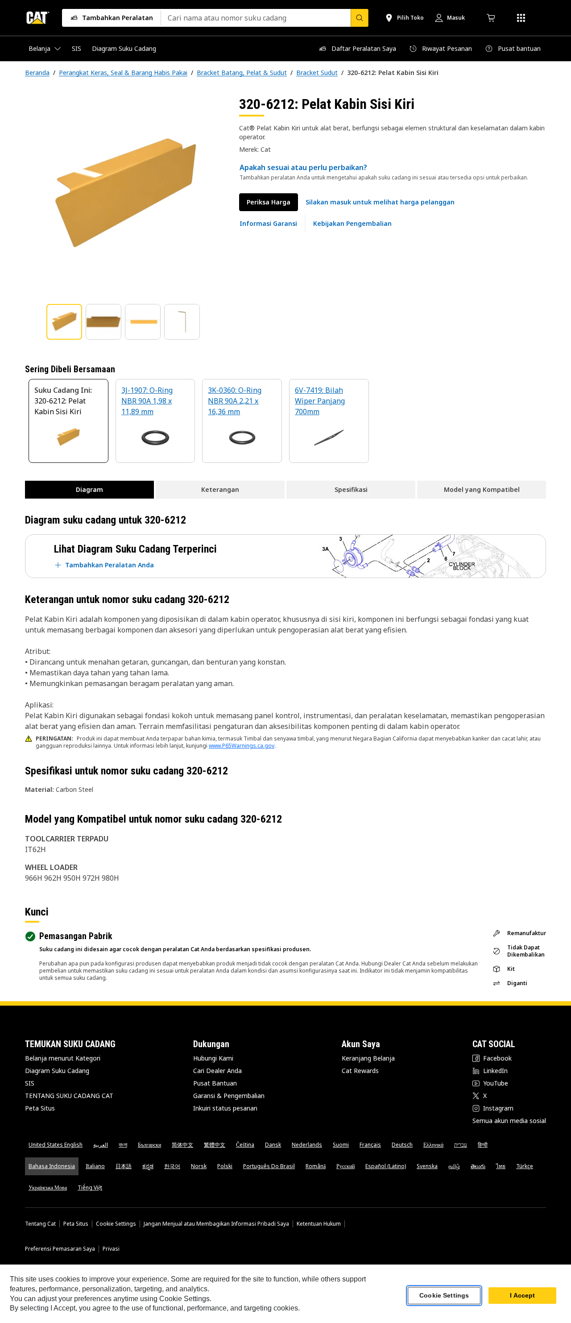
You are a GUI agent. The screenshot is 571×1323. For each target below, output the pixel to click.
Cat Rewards (360, 1070)
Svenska (427, 1166)
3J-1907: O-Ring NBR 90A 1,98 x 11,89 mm (147, 400)
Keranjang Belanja (368, 1058)
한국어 (172, 1166)
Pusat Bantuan (215, 1083)
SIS (29, 1083)
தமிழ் (454, 1166)
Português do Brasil (269, 1166)
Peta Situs (40, 1108)
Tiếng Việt (90, 1187)
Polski (224, 1166)
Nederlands (307, 1144)
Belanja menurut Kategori (62, 1058)
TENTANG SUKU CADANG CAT (69, 1095)
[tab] (64, 322)
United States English (56, 1144)
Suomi (341, 1144)
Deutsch (402, 1144)
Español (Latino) (385, 1166)
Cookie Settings (116, 1223)
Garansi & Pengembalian (229, 1095)
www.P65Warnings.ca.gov (241, 745)
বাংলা (123, 1144)
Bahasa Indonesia (52, 1166)
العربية (100, 1144)
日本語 (124, 1166)
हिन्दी (483, 1144)
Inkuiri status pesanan (225, 1108)
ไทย (500, 1166)
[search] (359, 18)
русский (345, 1166)
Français (370, 1144)
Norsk (199, 1166)
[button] (380, 202)
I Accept (522, 1295)
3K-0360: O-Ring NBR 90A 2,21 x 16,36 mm (234, 400)
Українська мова (48, 1187)
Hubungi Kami (213, 1058)
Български (149, 1144)
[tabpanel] (125, 195)
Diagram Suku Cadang (57, 1070)
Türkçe (524, 1166)
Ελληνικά (433, 1144)
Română (316, 1166)
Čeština (245, 1144)
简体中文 (182, 1144)
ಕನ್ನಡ (147, 1166)
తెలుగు (478, 1166)
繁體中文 (214, 1144)
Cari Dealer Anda (217, 1070)
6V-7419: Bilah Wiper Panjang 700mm (320, 400)
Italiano (95, 1166)
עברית (460, 1144)
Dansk (273, 1144)
